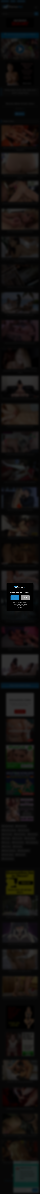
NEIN (25, 598)
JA (15, 598)
